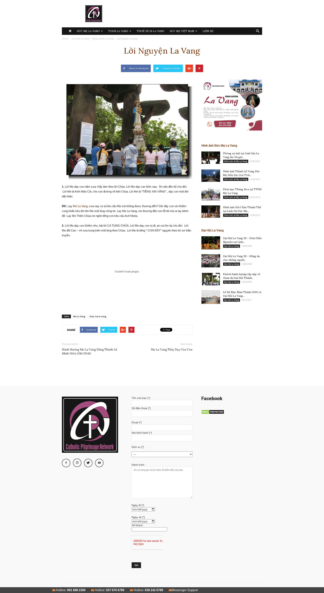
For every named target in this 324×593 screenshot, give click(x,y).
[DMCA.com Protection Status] (212, 413)
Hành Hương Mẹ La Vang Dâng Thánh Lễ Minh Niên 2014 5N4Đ (89, 351)
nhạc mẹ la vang (97, 316)
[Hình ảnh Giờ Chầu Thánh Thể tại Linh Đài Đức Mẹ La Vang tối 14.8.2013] (210, 211)
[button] (257, 31)
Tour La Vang (118, 31)
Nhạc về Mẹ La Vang (102, 38)
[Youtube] (99, 463)
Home (65, 38)
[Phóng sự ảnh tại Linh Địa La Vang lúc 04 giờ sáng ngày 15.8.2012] (210, 157)
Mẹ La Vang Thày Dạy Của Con (171, 349)
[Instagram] (77, 463)
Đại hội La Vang (231, 246)
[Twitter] (88, 463)
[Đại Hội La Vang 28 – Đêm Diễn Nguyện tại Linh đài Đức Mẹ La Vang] (210, 242)
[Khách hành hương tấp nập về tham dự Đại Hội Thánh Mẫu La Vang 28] (210, 278)
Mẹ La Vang (80, 206)
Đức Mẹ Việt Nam (182, 31)
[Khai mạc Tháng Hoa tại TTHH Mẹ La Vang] (210, 194)
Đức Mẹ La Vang (88, 31)
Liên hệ (208, 31)
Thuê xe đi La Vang (150, 31)
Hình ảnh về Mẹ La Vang (235, 161)
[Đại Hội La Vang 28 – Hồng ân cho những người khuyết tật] (210, 260)
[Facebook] (66, 463)
